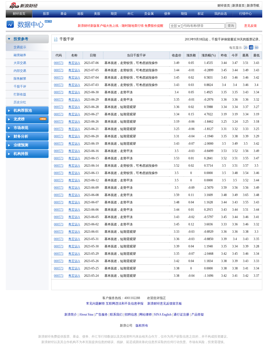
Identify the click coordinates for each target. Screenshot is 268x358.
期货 (114, 13)
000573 (58, 63)
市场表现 (21, 128)
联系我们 (116, 314)
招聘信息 (131, 314)
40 (251, 48)
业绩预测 (21, 145)
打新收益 (20, 94)
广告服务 (101, 314)
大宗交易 (20, 63)
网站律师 (145, 314)
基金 (63, 13)
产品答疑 (197, 314)
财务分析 (21, 136)
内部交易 (20, 71)
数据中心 (30, 24)
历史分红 (20, 102)
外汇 (130, 13)
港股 (80, 13)
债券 (167, 13)
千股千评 (20, 86)
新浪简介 (70, 314)
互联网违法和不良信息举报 (124, 303)
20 (245, 48)
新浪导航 (253, 5)
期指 (184, 13)
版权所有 (142, 325)
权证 (201, 13)
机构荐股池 (23, 110)
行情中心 (245, 13)
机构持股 (21, 154)
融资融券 (20, 55)
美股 (97, 13)
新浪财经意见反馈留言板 (164, 303)
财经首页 (223, 5)
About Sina (86, 314)
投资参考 (21, 39)
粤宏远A (74, 63)
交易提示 (20, 47)
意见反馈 (250, 26)
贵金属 (149, 13)
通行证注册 (181, 314)
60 (256, 48)
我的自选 (220, 13)
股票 (46, 13)
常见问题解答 (95, 303)
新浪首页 (238, 5)
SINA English (162, 314)
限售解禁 (20, 78)
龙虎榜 (19, 119)
